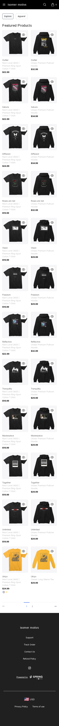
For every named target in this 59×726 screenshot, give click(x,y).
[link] (15, 43)
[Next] (54, 605)
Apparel (21, 16)
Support (29, 637)
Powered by (22, 677)
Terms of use (38, 706)
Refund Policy (29, 658)
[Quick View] (23, 35)
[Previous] (4, 605)
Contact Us (29, 651)
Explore (7, 16)
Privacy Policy (21, 706)
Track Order (29, 644)
